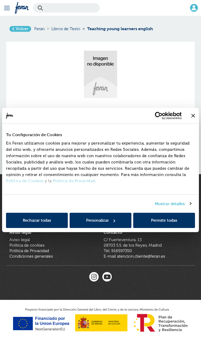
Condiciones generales (31, 256)
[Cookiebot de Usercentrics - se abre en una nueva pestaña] (159, 116)
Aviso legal (19, 239)
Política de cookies (26, 245)
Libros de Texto (65, 28)
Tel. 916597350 (118, 250)
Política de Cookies (25, 180)
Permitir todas (164, 220)
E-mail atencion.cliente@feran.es (134, 256)
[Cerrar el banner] (193, 116)
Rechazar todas (37, 220)
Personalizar (97, 220)
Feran (39, 28)
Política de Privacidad (74, 180)
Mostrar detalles (170, 203)
